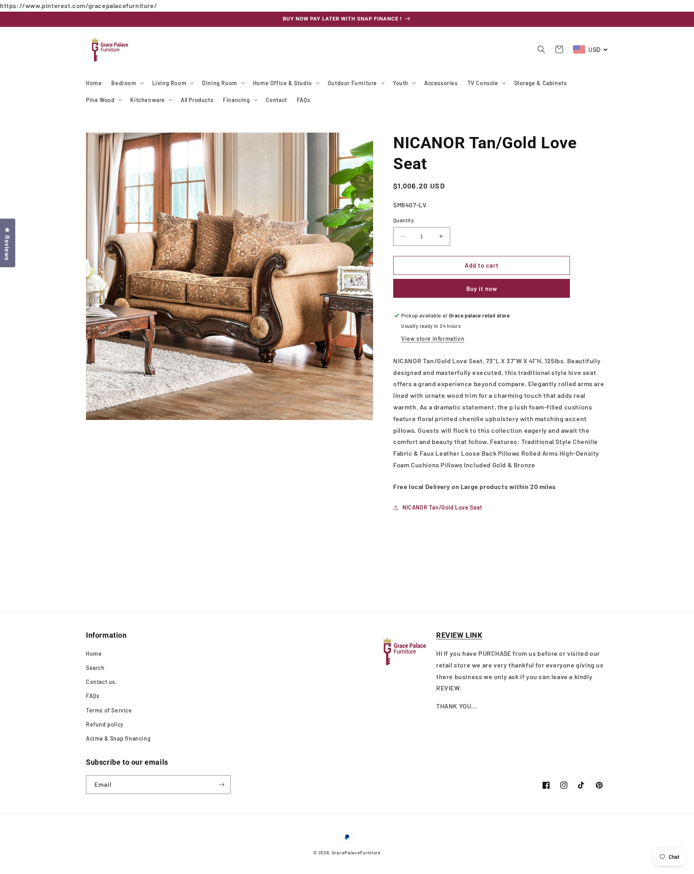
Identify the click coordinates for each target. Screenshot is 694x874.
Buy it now (481, 288)
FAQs (92, 695)
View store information (432, 338)
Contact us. (101, 681)
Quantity (403, 220)
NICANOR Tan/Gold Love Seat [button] (442, 507)
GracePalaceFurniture (356, 852)
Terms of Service (109, 710)
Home (94, 653)
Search (95, 667)
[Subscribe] (221, 784)
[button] (126, 82)
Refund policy (105, 724)
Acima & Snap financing (118, 738)
